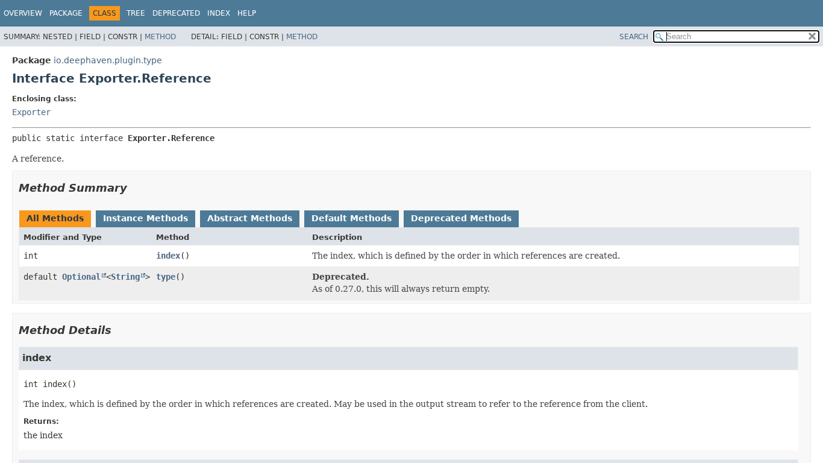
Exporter (31, 112)
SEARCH (633, 37)
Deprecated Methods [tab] (461, 218)
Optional (81, 277)
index (168, 255)
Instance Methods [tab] (145, 218)
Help (246, 13)
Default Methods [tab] (351, 218)
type (165, 277)
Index (218, 13)
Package (66, 13)
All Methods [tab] (55, 218)
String (125, 277)
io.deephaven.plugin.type (108, 60)
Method (160, 37)
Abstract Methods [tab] (249, 218)
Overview (23, 13)
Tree (136, 13)
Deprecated (176, 13)
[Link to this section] (135, 187)
